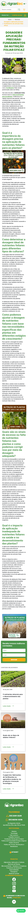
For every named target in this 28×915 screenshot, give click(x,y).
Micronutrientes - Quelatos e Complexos (14, 866)
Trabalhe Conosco (14, 837)
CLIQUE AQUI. (16, 897)
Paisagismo (14, 871)
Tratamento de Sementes (14, 868)
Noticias (17, 19)
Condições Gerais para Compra (14, 839)
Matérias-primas (14, 873)
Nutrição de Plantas (14, 864)
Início (9, 19)
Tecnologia (14, 833)
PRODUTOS (5, 15)
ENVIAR (14, 660)
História (14, 831)
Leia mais (7, 706)
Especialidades (14, 870)
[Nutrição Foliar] (14, 161)
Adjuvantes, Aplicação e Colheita (14, 862)
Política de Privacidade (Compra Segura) (14, 841)
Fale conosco (14, 835)
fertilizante (10, 88)
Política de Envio (14, 842)
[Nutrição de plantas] (14, 626)
